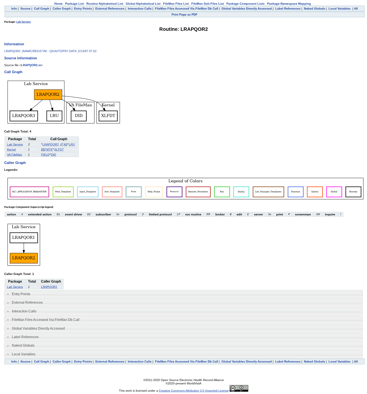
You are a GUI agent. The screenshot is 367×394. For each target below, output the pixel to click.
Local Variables (340, 8)
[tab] (183, 294)
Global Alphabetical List (143, 3)
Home (58, 3)
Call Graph (41, 8)
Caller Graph (62, 8)
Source (25, 8)
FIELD (45, 154)
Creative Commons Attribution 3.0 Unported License (194, 390)
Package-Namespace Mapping (289, 3)
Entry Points (83, 8)
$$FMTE (47, 149)
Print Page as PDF (185, 14)
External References (109, 8)
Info (14, 8)
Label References (288, 8)
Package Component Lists (245, 3)
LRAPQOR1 (49, 287)
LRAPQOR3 (50, 144)
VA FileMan (14, 154)
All (356, 8)
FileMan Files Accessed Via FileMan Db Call (186, 8)
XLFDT (59, 149)
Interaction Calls (140, 8)
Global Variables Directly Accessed (247, 8)
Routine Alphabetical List (104, 3)
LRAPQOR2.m (31, 65)
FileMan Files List (176, 3)
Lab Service (23, 22)
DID (53, 154)
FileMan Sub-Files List (207, 3)
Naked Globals (314, 8)
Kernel (11, 149)
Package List (74, 3)
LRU (72, 144)
